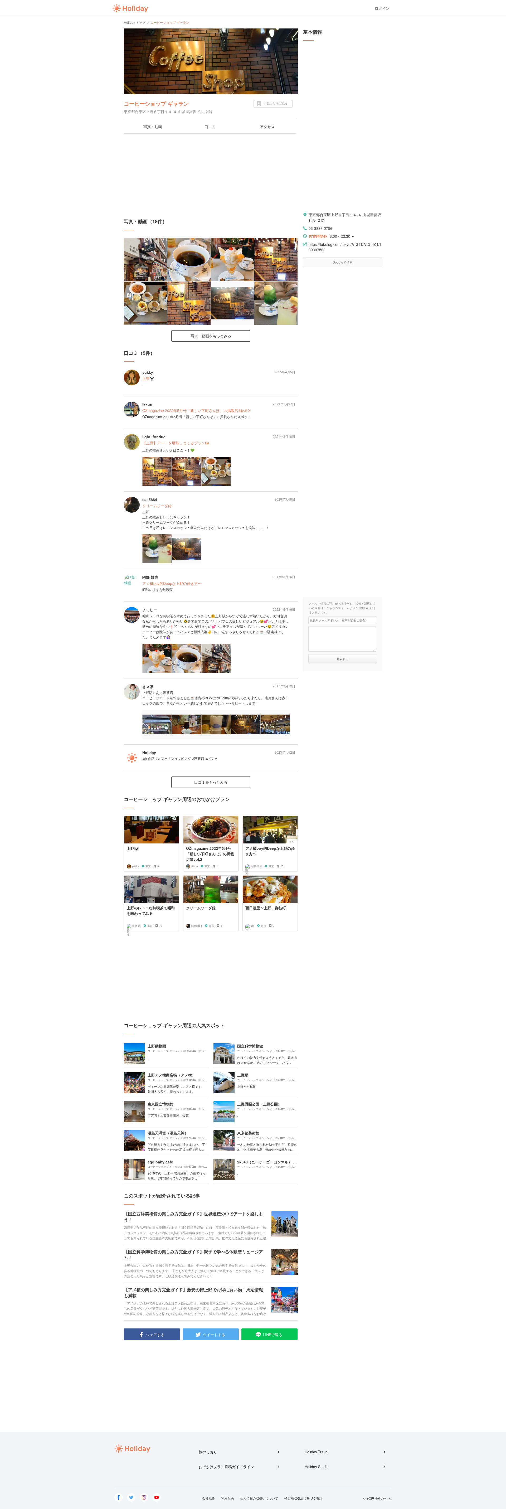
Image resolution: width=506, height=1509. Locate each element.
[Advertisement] (211, 176)
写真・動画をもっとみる (211, 335)
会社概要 (208, 1498)
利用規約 (227, 1498)
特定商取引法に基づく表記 (303, 1498)
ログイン (382, 8)
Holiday (130, 8)
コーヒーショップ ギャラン (156, 103)
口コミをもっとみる (210, 782)
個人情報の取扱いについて (259, 1498)
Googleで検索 (343, 262)
